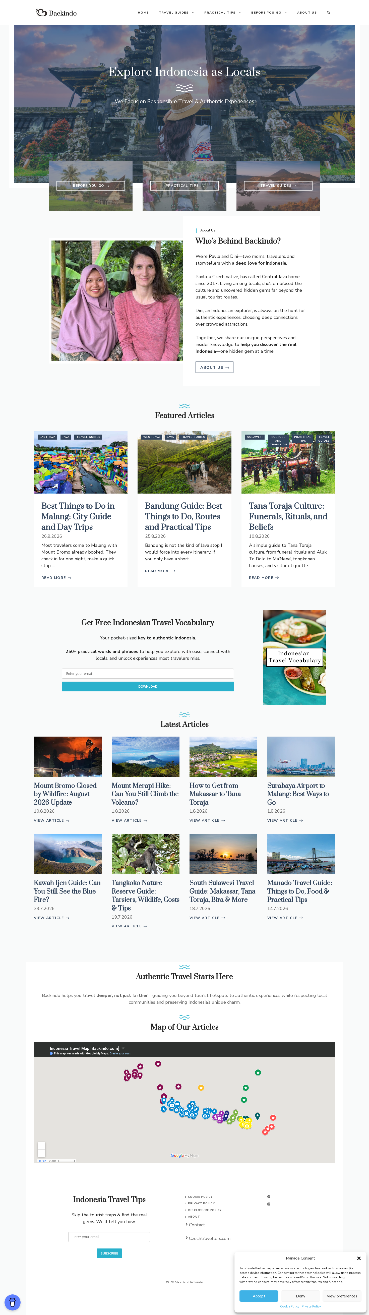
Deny (300, 1296)
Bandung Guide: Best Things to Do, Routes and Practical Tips (183, 516)
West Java (151, 437)
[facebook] (269, 1196)
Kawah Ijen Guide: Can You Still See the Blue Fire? (67, 891)
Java (66, 437)
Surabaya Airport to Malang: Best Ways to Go (298, 794)
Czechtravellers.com (209, 1238)
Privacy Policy (311, 1306)
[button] (358, 1258)
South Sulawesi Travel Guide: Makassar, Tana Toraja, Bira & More (223, 891)
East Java (47, 437)
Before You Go (266, 13)
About (194, 1217)
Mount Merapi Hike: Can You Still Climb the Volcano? (145, 794)
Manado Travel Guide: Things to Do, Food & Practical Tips (299, 891)
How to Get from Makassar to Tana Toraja (215, 794)
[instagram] (269, 1204)
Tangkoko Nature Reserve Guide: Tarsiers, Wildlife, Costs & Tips (145, 896)
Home (143, 13)
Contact (197, 1225)
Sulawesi (255, 437)
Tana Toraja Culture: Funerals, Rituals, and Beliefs (288, 516)
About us (307, 13)
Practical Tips (220, 13)
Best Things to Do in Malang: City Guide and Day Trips (78, 516)
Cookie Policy (289, 1306)
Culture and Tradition (278, 440)
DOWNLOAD (147, 686)
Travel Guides (174, 13)
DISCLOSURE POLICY (205, 1210)
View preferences (342, 1296)
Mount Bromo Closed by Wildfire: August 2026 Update (65, 794)
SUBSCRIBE (109, 1253)
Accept (259, 1296)
